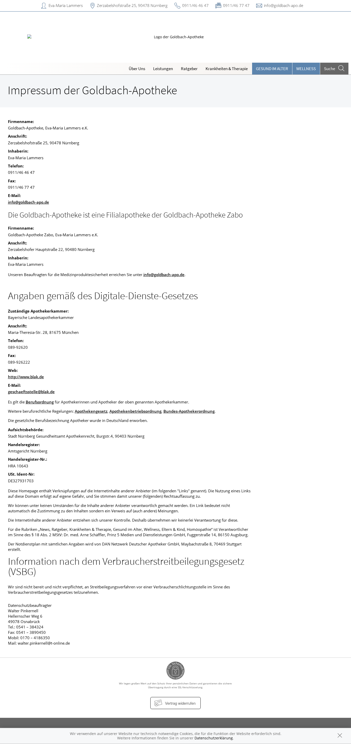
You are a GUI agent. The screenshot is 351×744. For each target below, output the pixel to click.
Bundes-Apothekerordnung (189, 411)
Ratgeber (189, 68)
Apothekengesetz (91, 411)
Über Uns (137, 68)
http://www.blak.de (26, 376)
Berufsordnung (40, 401)
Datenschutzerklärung (214, 738)
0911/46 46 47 (195, 5)
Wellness (306, 68)
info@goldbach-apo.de (283, 5)
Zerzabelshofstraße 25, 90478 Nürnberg (132, 5)
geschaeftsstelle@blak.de (31, 391)
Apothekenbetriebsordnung (135, 411)
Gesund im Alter (272, 68)
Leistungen (163, 68)
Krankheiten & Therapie (227, 68)
